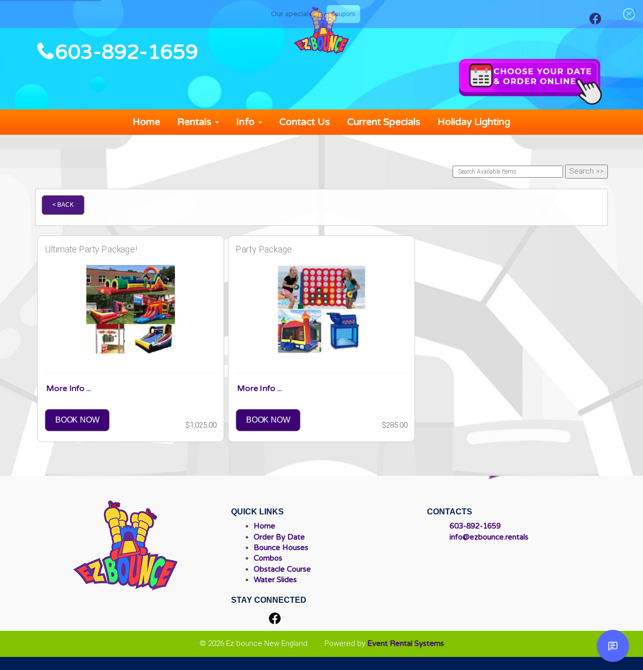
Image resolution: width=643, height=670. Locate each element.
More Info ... (68, 388)
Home (146, 121)
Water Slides (275, 579)
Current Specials (383, 121)
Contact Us (304, 121)
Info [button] (246, 121)
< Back (63, 204)
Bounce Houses (281, 547)
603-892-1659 (126, 52)
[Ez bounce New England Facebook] (275, 619)
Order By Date (279, 537)
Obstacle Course (282, 569)
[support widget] (613, 646)
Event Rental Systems (405, 643)
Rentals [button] (195, 121)
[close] (629, 14)
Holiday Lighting (474, 121)
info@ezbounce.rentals (489, 537)
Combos (268, 558)
